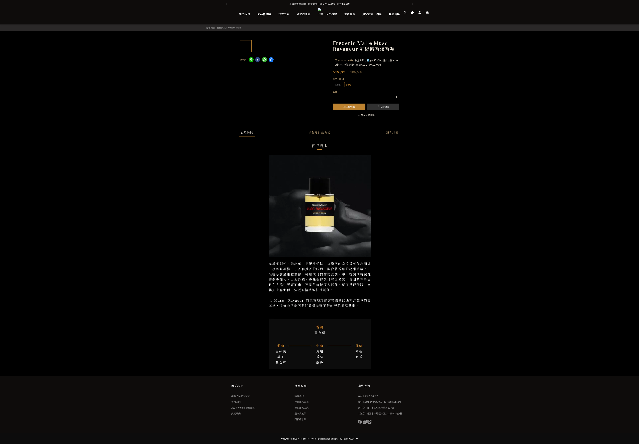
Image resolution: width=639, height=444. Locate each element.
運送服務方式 (302, 407)
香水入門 (236, 401)
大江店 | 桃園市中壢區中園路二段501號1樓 (380, 413)
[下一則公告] (412, 3)
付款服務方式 (302, 401)
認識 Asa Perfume (240, 396)
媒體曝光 (236, 413)
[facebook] (257, 59)
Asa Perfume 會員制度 (243, 407)
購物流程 (299, 396)
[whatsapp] (264, 59)
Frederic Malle (234, 27)
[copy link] (271, 59)
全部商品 (210, 27)
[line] (251, 59)
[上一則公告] (226, 3)
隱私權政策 (300, 419)
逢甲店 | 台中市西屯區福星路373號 (376, 407)
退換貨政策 (300, 413)
